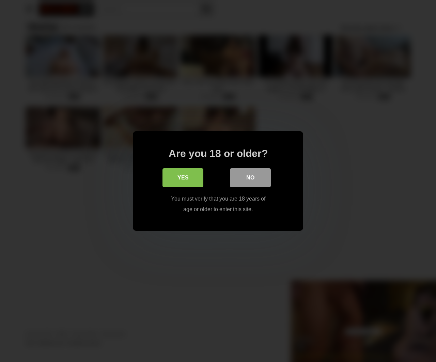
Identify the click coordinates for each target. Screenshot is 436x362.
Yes (183, 177)
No (250, 177)
